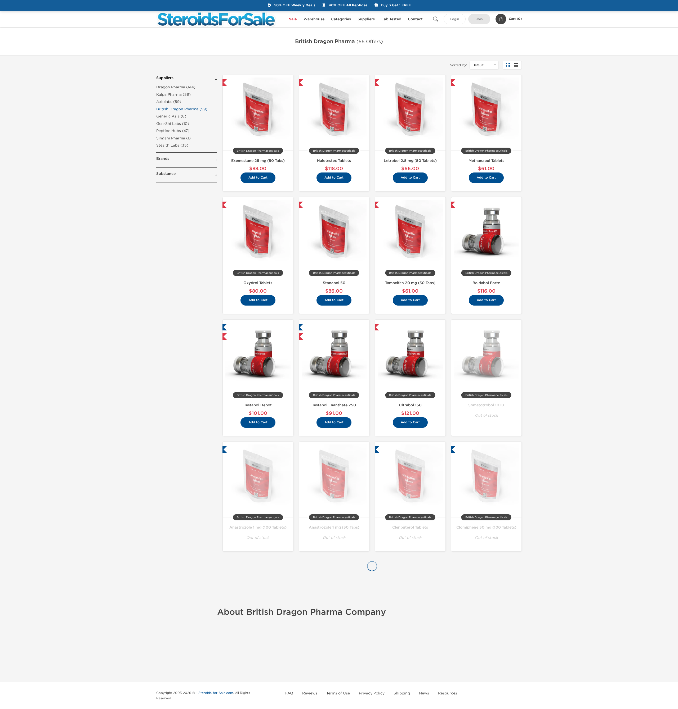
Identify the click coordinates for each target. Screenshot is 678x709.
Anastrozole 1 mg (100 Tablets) (258, 527)
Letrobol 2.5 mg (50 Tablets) (410, 160)
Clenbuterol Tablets (410, 527)
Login (454, 19)
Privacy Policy (372, 693)
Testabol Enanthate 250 (334, 405)
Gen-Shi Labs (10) (172, 123)
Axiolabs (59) (168, 101)
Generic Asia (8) (171, 116)
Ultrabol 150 (410, 405)
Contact (415, 19)
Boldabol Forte (486, 283)
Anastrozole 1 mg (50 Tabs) (334, 527)
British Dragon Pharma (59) (181, 109)
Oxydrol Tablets (257, 283)
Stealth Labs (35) (172, 145)
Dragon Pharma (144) (175, 87)
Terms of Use (338, 693)
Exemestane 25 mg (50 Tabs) (258, 160)
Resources (447, 693)
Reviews (309, 693)
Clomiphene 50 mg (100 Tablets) (486, 527)
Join (479, 19)
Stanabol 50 (334, 283)
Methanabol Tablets (486, 160)
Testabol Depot (258, 405)
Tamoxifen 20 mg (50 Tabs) (410, 283)
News (424, 693)
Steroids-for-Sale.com (215, 693)
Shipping (402, 693)
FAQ (289, 693)
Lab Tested (391, 19)
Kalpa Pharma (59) (173, 94)
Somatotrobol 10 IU (486, 405)
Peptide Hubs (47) (172, 131)
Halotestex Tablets (334, 160)
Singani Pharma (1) (173, 138)
